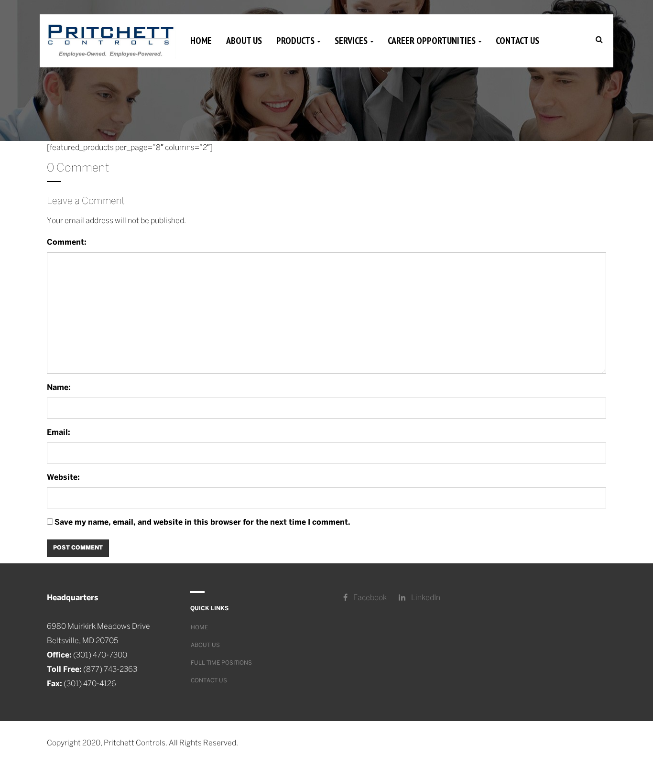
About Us (244, 40)
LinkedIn (425, 598)
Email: (58, 432)
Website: (63, 477)
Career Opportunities (433, 40)
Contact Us (517, 40)
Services (352, 40)
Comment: (67, 242)
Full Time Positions (221, 663)
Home (201, 40)
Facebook (369, 598)
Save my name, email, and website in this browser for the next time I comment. (202, 522)
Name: (59, 387)
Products (296, 40)
